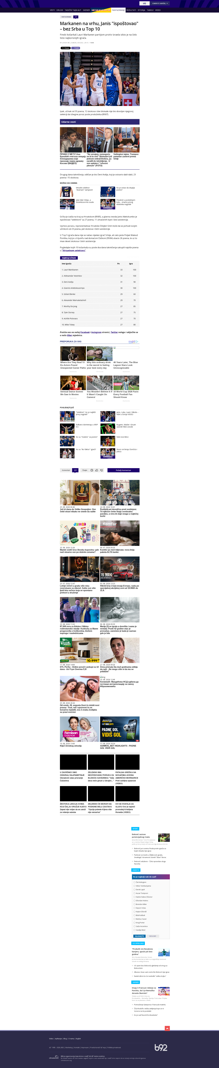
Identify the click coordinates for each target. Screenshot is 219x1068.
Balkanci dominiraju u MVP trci (87, 425)
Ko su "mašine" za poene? (86, 437)
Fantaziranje (118, 10)
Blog (65, 1039)
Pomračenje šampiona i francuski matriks (150, 1004)
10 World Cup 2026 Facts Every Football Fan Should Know (125, 394)
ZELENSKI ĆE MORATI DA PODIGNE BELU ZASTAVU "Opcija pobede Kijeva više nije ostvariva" (100, 808)
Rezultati (131, 10)
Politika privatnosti (114, 1047)
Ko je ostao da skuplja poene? (125, 188)
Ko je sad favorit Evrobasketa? (146, 1015)
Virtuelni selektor (101, 10)
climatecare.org (66, 1060)
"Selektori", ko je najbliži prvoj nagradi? (86, 413)
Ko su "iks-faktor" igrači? (86, 449)
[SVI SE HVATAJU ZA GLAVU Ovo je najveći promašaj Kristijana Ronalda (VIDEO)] (127, 800)
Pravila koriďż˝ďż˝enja (98, 1047)
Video (158, 10)
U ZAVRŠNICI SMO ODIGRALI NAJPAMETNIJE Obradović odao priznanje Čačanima (72, 776)
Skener (86, 10)
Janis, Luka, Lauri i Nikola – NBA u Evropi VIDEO (127, 413)
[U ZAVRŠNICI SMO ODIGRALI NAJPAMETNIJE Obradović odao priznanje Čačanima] (73, 769)
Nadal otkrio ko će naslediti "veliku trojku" (150, 976)
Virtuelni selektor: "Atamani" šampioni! (84, 188)
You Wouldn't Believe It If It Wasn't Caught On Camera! (99, 394)
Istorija (141, 10)
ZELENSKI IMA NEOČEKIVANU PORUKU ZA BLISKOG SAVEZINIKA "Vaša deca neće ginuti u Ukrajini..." (101, 776)
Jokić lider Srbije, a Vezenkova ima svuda (85, 201)
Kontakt (77, 1047)
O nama (71, 1039)
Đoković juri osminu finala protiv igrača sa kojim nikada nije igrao (150, 849)
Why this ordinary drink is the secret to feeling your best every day (99, 365)
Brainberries (73, 371)
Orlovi (60, 10)
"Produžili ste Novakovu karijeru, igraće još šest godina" (142, 951)
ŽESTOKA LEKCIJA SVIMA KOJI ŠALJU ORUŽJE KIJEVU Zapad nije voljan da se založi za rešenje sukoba (73, 808)
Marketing (68, 1047)
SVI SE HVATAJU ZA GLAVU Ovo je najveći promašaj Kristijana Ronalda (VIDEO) (125, 808)
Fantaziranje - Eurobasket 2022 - (60, 3)
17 (76, 17)
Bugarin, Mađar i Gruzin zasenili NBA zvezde (126, 425)
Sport (135, 829)
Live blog (54, 15)
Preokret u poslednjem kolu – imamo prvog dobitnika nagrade (125, 202)
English (78, 1039)
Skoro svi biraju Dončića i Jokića (126, 450)
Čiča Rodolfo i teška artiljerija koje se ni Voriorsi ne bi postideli (149, 1009)
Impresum (85, 1047)
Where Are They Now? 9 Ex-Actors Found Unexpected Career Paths (73, 365)
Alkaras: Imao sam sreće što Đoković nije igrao (151, 972)
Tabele (150, 10)
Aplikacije (58, 1039)
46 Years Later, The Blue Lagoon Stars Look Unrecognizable (125, 365)
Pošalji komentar (123, 470)
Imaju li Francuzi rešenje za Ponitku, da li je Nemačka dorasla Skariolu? (144, 990)
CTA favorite (99, 371)
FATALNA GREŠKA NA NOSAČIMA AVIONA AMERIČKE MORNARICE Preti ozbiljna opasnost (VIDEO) (126, 778)
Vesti (52, 10)
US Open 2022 (138, 943)
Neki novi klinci (122, 437)
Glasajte (139, 936)
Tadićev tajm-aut (73, 10)
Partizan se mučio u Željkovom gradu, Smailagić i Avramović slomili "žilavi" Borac (150, 856)
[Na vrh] (167, 1028)
